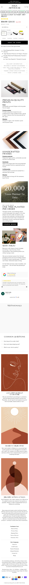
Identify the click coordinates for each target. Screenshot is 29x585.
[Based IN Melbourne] (14, 425)
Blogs (14, 555)
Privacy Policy (14, 530)
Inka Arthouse (14, 7)
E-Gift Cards (15, 546)
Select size (5, 24)
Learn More (10, 224)
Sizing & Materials (14, 551)
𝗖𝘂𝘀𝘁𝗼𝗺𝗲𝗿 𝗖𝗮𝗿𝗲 (14, 526)
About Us (14, 544)
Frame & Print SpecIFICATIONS (14, 70)
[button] (4, 19)
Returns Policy (14, 528)
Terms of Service (14, 535)
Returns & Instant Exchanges (14, 65)
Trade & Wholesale (14, 548)
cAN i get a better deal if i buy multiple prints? (14, 68)
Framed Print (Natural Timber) (21, 33)
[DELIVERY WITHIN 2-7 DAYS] (14, 476)
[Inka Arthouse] (4, 274)
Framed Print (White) (9, 33)
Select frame (6, 30)
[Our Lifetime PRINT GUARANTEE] (14, 372)
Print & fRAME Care (14, 72)
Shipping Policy (14, 533)
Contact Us (14, 553)
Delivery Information (14, 63)
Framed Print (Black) (15, 33)
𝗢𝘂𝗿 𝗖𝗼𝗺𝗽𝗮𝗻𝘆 (14, 542)
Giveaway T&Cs (14, 537)
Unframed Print (4, 33)
